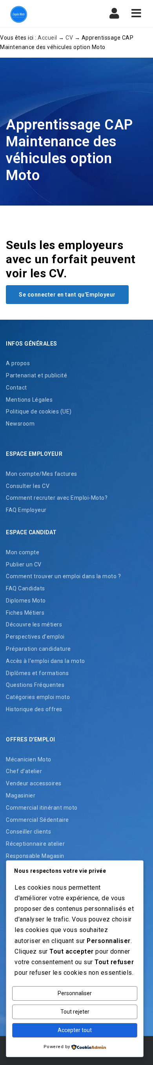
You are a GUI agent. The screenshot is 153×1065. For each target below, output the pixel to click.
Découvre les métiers (34, 624)
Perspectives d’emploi (35, 637)
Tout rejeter (74, 1012)
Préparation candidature (38, 649)
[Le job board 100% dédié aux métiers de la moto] (39, 13)
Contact (16, 387)
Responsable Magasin (35, 856)
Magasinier (20, 795)
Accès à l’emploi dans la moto (45, 661)
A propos (18, 363)
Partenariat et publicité (36, 375)
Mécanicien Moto (28, 759)
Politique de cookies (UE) (39, 411)
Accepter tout (75, 1030)
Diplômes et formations (37, 673)
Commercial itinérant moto (42, 808)
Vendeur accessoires (34, 783)
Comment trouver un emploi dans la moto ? (63, 576)
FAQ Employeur (26, 510)
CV (69, 38)
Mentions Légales (29, 400)
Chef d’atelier (24, 771)
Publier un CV (24, 564)
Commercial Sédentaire (37, 820)
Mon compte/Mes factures (41, 474)
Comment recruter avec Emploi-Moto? (56, 498)
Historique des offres (34, 709)
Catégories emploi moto (38, 697)
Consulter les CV (27, 486)
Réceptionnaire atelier (35, 844)
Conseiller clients (28, 831)
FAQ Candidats (25, 588)
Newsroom (20, 424)
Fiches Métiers (25, 613)
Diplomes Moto (26, 600)
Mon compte (22, 552)
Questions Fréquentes (35, 685)
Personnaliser (75, 993)
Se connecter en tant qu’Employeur (67, 294)
